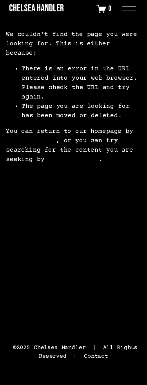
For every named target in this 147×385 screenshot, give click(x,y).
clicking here (31, 140)
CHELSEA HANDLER (36, 8)
